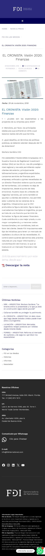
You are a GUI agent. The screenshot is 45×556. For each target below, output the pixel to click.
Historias (7, 357)
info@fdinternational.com (12, 452)
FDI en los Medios (25, 68)
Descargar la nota (18, 265)
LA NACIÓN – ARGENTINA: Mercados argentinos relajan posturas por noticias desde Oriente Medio (21, 326)
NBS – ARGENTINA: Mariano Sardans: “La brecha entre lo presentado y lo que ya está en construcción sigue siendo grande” (23, 306)
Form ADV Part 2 (7, 524)
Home (4, 29)
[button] (39, 550)
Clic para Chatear (18, 439)
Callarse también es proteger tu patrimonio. (22, 313)
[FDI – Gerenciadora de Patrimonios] (22, 9)
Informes (7, 361)
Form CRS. (16, 524)
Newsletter (8, 364)
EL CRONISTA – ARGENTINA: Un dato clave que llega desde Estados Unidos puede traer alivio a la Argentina (23, 318)
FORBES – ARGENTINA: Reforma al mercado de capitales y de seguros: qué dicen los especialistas (23, 335)
